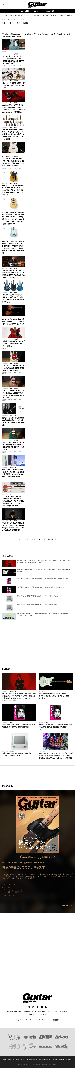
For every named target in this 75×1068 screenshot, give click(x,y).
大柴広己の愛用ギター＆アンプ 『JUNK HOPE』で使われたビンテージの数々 (14, 343)
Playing (50, 1011)
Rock (19, 65)
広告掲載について (32, 1060)
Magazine (9, 786)
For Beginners (44, 1020)
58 (49, 539)
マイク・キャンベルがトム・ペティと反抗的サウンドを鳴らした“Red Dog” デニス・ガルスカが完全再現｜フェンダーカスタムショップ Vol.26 (13, 501)
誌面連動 (69, 15)
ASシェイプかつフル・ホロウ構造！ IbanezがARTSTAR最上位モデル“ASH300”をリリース (13, 321)
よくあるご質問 (7, 1060)
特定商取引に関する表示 (66, 1060)
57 (45, 539)
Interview (45, 15)
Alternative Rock (7, 65)
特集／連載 (36, 15)
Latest (7, 669)
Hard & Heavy (17, 372)
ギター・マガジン (7, 19)
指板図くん (56, 1020)
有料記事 (27, 15)
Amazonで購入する (29, 857)
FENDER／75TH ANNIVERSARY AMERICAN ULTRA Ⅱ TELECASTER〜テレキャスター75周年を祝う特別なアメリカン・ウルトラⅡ (13, 190)
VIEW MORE (67, 905)
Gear (15, 19)
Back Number (30, 1020)
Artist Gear (54, 15)
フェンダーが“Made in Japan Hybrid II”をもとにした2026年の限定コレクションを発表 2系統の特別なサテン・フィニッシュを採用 (13, 134)
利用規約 (54, 1060)
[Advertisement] (37, 939)
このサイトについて (44, 1060)
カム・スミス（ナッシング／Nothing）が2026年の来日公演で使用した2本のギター (13, 368)
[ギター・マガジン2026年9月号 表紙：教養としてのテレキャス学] (37, 851)
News (61, 15)
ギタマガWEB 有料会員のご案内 (13, 15)
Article (12, 415)
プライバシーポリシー (19, 1060)
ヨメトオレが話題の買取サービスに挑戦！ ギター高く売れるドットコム (13, 85)
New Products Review (37, 1014)
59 (52, 539)
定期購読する (47, 857)
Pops (15, 65)
